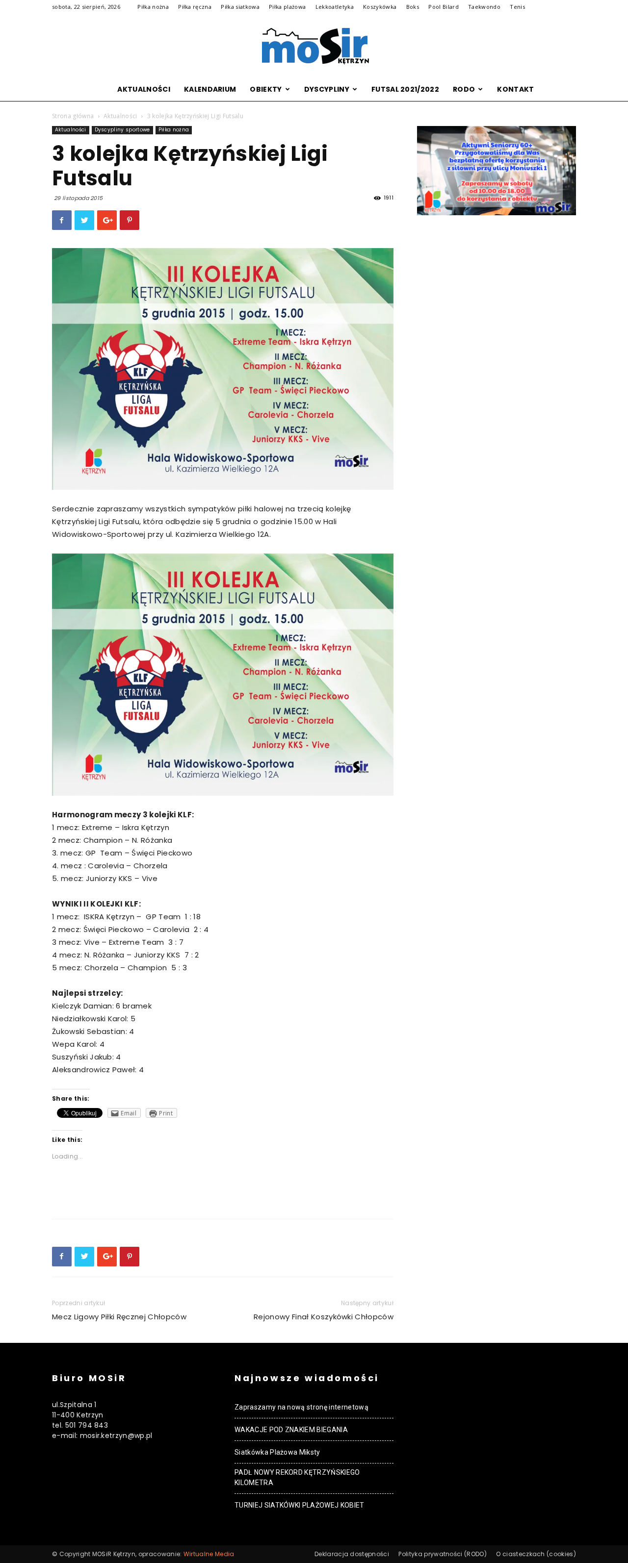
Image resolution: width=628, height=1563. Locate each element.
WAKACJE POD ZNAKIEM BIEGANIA (291, 1430)
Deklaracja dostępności (351, 1554)
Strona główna (73, 116)
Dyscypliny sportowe (122, 129)
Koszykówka (379, 6)
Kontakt (515, 89)
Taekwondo (484, 6)
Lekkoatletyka (334, 6)
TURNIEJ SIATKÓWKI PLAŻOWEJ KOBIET (300, 1505)
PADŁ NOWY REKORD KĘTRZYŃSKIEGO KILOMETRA (297, 1477)
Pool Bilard (443, 6)
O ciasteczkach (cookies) (536, 1554)
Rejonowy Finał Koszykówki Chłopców (323, 1316)
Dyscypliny (326, 89)
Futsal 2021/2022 (405, 89)
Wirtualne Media (209, 1554)
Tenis (517, 6)
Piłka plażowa (287, 6)
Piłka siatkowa (240, 6)
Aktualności (143, 89)
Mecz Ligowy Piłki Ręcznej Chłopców (119, 1316)
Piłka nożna (153, 6)
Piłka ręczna (194, 6)
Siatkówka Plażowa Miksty (277, 1452)
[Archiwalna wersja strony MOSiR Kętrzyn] (314, 46)
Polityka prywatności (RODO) (442, 1554)
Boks (412, 6)
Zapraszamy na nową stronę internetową (301, 1407)
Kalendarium (210, 89)
